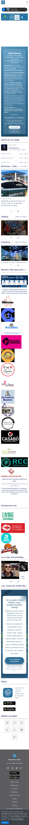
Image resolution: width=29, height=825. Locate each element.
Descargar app (14, 131)
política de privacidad (17, 819)
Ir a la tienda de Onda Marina (14, 660)
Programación (14, 785)
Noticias (14, 802)
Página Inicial (14, 782)
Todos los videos (21, 216)
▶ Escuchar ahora (14, 127)
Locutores (14, 788)
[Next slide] (18, 211)
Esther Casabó (21, 149)
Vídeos (14, 798)
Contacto (14, 805)
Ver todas (23, 166)
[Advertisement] (14, 32)
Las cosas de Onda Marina (14, 808)
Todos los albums (21, 242)
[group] (14, 227)
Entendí (5, 822)
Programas (14, 792)
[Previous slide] (11, 211)
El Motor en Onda (14, 795)
